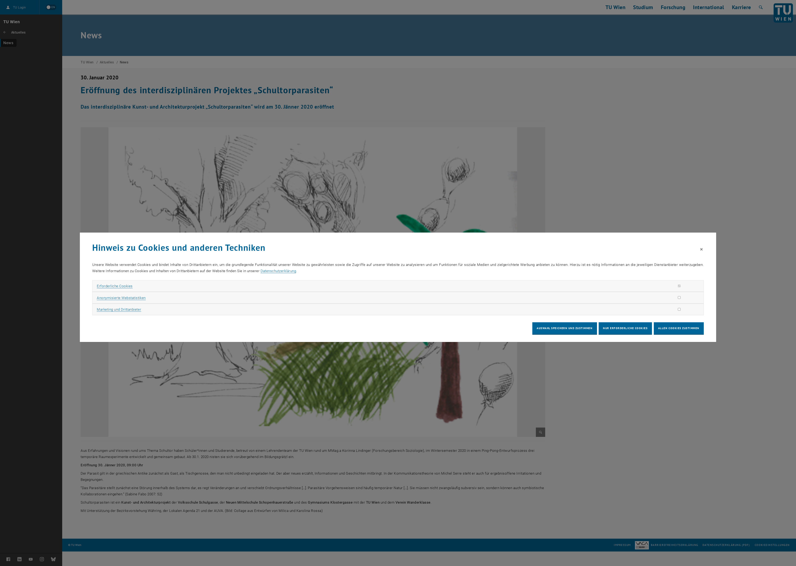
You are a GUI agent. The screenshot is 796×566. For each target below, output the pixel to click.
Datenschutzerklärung (278, 271)
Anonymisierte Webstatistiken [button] (121, 298)
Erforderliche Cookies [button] (115, 286)
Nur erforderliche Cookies (625, 328)
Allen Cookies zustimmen (678, 328)
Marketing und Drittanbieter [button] (119, 309)
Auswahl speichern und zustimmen (564, 328)
